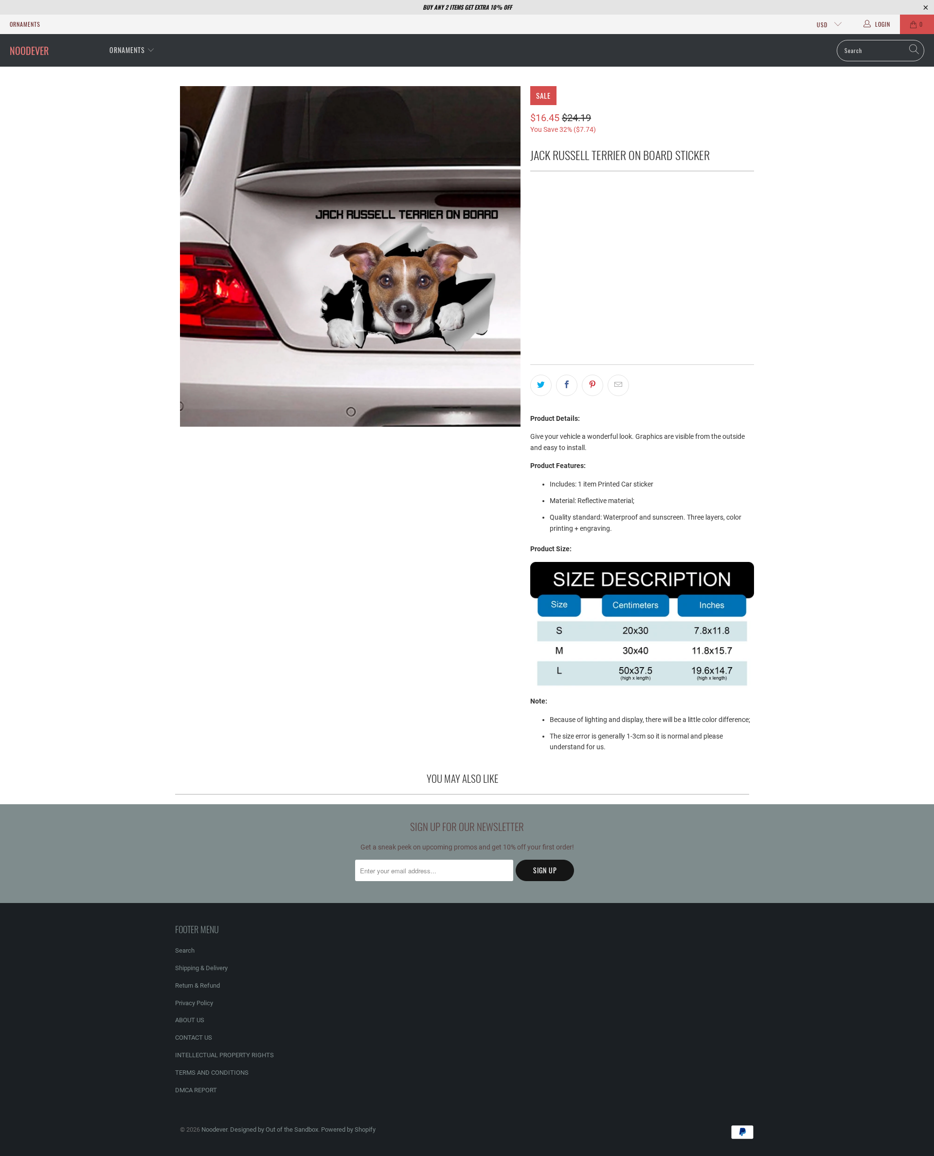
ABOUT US (189, 1020)
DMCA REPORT (196, 1090)
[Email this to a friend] (618, 385)
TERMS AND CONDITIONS (212, 1072)
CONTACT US (193, 1037)
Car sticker (555, 208)
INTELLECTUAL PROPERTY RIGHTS (224, 1055)
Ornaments (25, 24)
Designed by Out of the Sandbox (274, 1129)
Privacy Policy (194, 1003)
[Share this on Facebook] (566, 385)
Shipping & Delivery (201, 968)
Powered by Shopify (348, 1129)
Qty (535, 278)
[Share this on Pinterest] (592, 385)
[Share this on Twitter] (541, 385)
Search (185, 950)
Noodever (214, 1129)
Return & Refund (197, 985)
